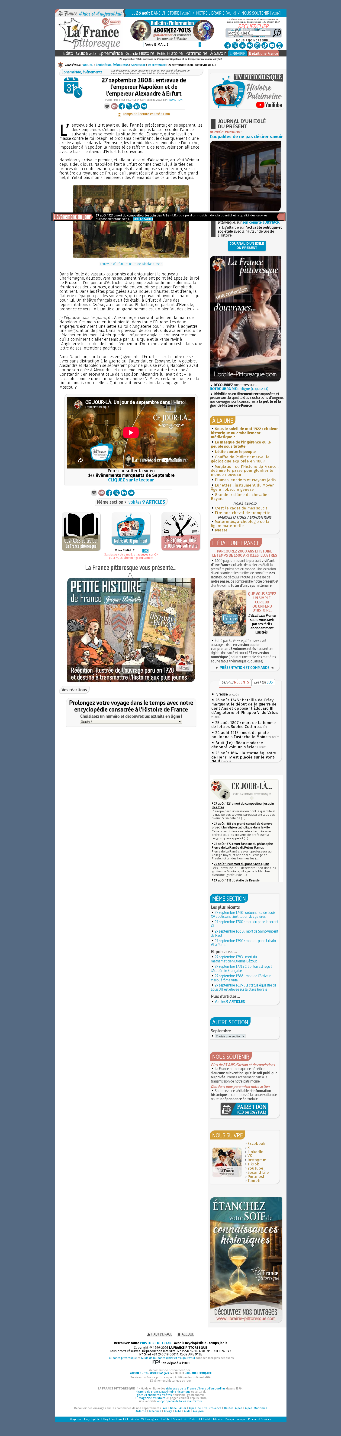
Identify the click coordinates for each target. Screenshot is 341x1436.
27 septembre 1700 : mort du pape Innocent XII (244, 923)
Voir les (230, 1001)
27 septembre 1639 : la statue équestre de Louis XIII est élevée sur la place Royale (244, 987)
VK (250, 1155)
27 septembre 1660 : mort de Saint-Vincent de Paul (244, 933)
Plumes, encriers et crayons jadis (245, 480)
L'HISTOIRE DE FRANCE (156, 1343)
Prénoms (253, 1419)
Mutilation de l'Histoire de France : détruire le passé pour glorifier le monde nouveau (245, 470)
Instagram (257, 1160)
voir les (147, 502)
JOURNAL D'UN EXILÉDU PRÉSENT (247, 246)
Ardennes (155, 1411)
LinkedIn (256, 1151)
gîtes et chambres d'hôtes (154, 1395)
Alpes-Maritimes (256, 1408)
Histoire (139, 53)
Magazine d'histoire (152, 1398)
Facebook (256, 1143)
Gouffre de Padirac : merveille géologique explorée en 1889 (240, 459)
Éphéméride (110, 53)
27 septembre (157, 65)
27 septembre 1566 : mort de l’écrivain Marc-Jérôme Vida (241, 978)
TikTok (253, 1164)
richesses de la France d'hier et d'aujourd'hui (195, 1388)
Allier (182, 1408)
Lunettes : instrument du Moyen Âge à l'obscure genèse (243, 487)
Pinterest (256, 1176)
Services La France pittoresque (151, 1377)
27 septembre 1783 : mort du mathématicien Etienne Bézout (234, 959)
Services (266, 1419)
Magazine (76, 1419)
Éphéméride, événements (112, 65)
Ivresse (221, 530)
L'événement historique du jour (170, 1380)
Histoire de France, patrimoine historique (162, 1391)
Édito (68, 53)
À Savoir (218, 53)
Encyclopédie (92, 1419)
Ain (165, 1408)
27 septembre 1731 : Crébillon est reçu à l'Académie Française (242, 968)
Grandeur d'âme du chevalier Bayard (240, 496)
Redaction (175, 99)
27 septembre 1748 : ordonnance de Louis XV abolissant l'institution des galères (243, 914)
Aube (178, 1411)
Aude (187, 1411)
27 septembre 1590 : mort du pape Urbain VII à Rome (243, 942)
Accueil (88, 65)
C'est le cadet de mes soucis (241, 508)
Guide (86, 53)
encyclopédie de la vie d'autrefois (179, 1401)
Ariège (168, 1411)
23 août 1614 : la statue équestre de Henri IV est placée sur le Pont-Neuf (243, 757)
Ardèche (140, 1411)
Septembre (138, 65)
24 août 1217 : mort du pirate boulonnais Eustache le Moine (240, 734)
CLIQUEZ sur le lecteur (131, 480)
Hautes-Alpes (233, 1408)
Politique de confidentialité (192, 1377)
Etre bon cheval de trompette (242, 512)
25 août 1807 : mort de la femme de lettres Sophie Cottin (243, 724)
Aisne (173, 1408)
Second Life (258, 1172)
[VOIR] (185, 13)
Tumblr (254, 1180)
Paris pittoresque (235, 1419)
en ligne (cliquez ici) (239, 389)
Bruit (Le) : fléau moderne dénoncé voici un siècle (237, 744)
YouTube (255, 1168)
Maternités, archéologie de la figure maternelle (240, 523)
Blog (105, 1419)
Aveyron (198, 1411)
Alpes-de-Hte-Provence (205, 1408)
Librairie (218, 1419)
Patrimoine (196, 53)
